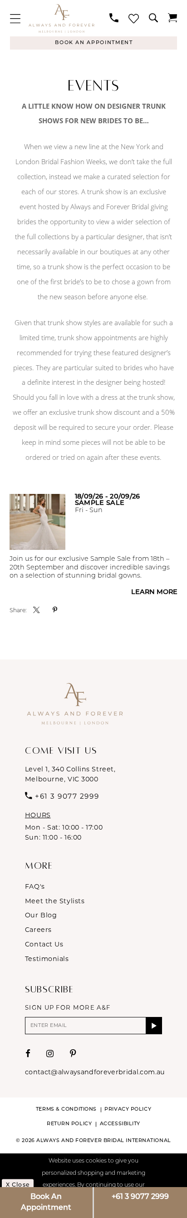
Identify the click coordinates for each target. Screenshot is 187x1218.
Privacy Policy (127, 1109)
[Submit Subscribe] (154, 1025)
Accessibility (120, 1124)
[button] (15, 18)
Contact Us (44, 944)
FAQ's (35, 886)
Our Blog (41, 915)
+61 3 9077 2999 (140, 1197)
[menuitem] (15, 18)
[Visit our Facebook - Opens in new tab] (28, 1054)
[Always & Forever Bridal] (61, 18)
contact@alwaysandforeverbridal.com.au (95, 1072)
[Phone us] (113, 18)
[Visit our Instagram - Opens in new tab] (50, 1054)
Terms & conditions (66, 1109)
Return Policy (69, 1124)
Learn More (154, 592)
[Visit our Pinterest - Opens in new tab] (73, 1054)
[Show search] (153, 18)
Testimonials (47, 959)
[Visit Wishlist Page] (133, 18)
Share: (18, 611)
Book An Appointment (46, 1202)
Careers (38, 930)
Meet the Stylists (54, 901)
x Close (18, 1185)
